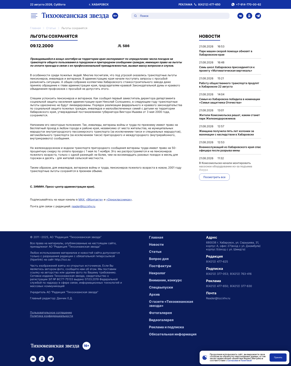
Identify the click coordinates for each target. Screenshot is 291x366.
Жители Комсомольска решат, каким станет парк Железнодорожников (229, 116)
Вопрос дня (159, 259)
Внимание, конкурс (165, 280)
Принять (278, 357)
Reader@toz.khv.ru (218, 298)
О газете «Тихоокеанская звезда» (171, 304)
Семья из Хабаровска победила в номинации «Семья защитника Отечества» (229, 100)
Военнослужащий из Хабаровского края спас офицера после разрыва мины (230, 148)
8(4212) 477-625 (217, 261)
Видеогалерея (161, 320)
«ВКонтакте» (94, 199)
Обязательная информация (173, 334)
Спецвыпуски (161, 287)
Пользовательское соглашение (51, 312)
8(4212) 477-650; (217, 286)
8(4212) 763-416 (241, 273)
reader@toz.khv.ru (83, 206)
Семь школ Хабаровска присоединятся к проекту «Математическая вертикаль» (227, 68)
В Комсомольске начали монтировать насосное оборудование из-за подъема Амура (225, 166)
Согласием (232, 360)
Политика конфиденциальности (51, 316)
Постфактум (160, 266)
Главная (35, 28)
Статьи (51, 28)
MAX (81, 199)
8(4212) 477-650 (209, 4)
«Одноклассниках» (119, 199)
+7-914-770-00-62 (248, 4)
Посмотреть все (214, 177)
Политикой (246, 360)
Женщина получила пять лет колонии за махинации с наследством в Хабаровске (226, 132)
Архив (154, 294)
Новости (156, 244)
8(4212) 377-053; (217, 273)
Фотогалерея (160, 313)
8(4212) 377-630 (241, 286)
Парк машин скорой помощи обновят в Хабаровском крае (225, 52)
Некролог (157, 273)
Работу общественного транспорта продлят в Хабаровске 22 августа (229, 84)
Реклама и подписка (166, 327)
